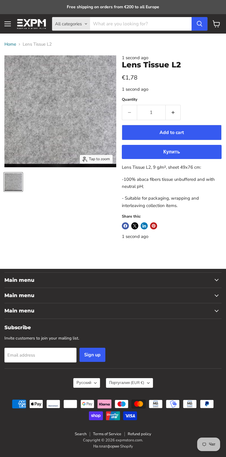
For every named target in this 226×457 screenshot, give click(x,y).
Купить (171, 152)
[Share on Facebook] (125, 225)
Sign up (92, 355)
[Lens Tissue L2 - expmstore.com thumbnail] (13, 182)
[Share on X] (134, 225)
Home (10, 44)
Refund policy (139, 434)
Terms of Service (107, 434)
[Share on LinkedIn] (144, 225)
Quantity (129, 99)
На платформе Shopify (113, 446)
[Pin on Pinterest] (153, 225)
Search (81, 434)
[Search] (199, 24)
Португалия (126, 382)
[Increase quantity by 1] (173, 112)
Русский (84, 382)
